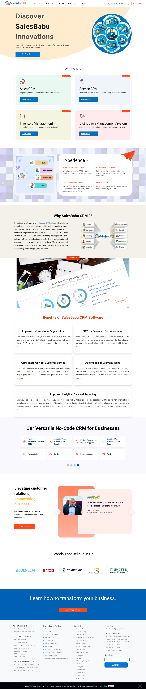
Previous (58, 512)
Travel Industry (50, 640)
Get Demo (25, 526)
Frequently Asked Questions (85, 638)
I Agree (111, 686)
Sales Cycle (79, 667)
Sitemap (78, 658)
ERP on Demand (19, 654)
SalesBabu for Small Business (24, 632)
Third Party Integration (83, 661)
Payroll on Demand (20, 651)
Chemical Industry (51, 655)
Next (131, 512)
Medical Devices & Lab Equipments (56, 658)
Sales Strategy (80, 675)
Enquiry (17, 664)
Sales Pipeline (80, 673)
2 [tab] (71, 465)
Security (78, 646)
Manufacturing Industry (53, 649)
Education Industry (51, 643)
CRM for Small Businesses (22, 657)
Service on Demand (20, 642)
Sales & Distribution (51, 635)
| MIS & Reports (27, 670)
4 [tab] (78, 465)
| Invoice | (21, 667)
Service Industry (50, 629)
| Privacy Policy (86, 646)
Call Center (48, 632)
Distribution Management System (103, 123)
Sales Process (80, 670)
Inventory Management (36, 123)
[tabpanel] (73, 441)
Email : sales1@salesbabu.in (115, 629)
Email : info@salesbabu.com (115, 650)
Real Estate (48, 646)
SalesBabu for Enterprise (22, 629)
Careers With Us (81, 635)
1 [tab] (68, 465)
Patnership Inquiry (82, 652)
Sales (37, 664)
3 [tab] (75, 465)
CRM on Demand (20, 639)
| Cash (35, 667)
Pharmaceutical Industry (53, 652)
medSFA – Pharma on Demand (24, 645)
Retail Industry (49, 638)
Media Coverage (81, 643)
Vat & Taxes (29, 667)
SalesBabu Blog (81, 632)
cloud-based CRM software (46, 223)
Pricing (61, 4)
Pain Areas (79, 664)
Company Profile (81, 629)
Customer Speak (81, 640)
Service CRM (88, 89)
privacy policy (102, 686)
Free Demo (137, 4)
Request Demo (80, 649)
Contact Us (79, 655)
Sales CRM (27, 89)
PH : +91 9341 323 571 (113, 647)
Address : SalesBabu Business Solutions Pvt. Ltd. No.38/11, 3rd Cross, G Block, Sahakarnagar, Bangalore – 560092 (119, 639)
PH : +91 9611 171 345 (113, 644)
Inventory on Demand (21, 648)
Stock (16, 667)
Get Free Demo (28, 54)
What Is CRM (80, 678)
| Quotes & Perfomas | (27, 664)
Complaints (18, 670)
